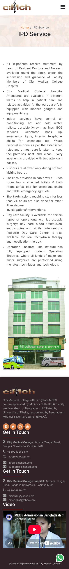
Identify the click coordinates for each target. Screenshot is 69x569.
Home (24, 27)
